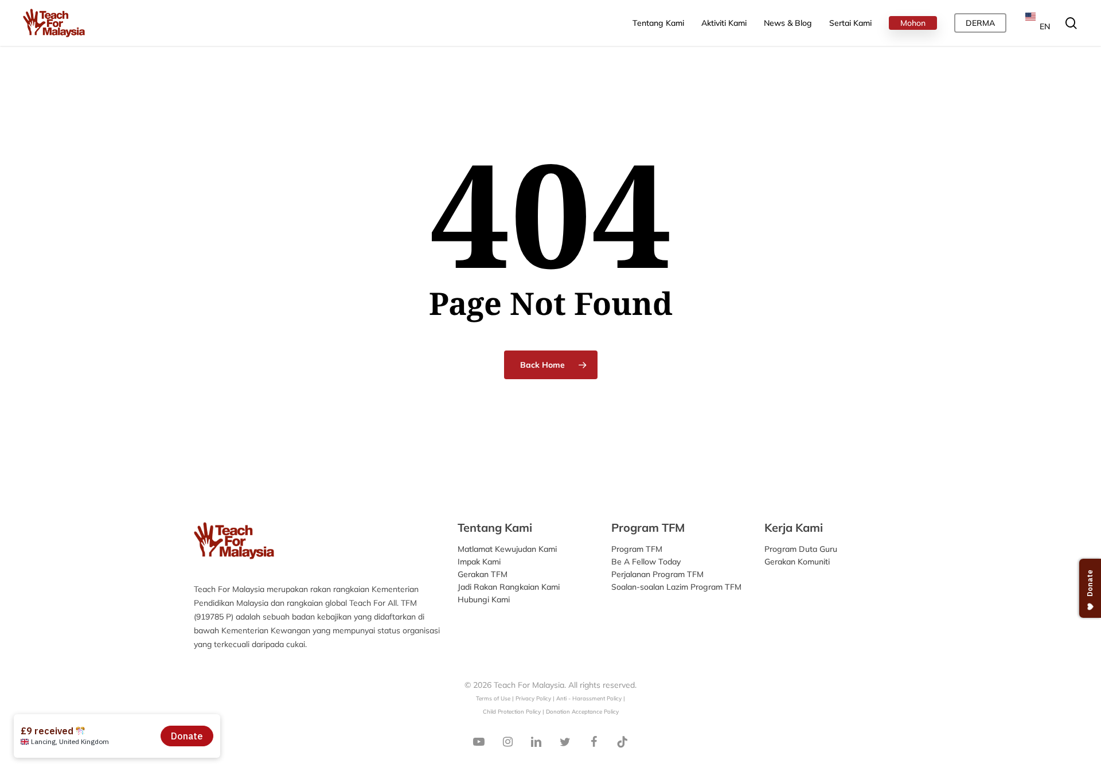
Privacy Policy (533, 698)
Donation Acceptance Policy (582, 711)
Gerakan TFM (482, 574)
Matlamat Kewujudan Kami (507, 549)
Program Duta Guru (800, 549)
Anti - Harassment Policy (589, 698)
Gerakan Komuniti (797, 561)
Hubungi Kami (484, 599)
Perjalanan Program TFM (657, 574)
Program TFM (636, 549)
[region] (952, 97)
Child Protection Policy (512, 711)
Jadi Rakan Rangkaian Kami (509, 587)
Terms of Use (493, 698)
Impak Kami (479, 561)
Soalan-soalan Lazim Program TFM (676, 587)
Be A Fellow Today (646, 561)
